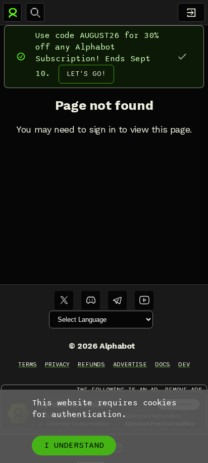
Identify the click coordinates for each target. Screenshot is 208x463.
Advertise (130, 364)
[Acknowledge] (182, 56)
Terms (27, 364)
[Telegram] (117, 300)
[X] (64, 300)
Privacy (57, 364)
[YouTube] (144, 300)
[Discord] (90, 300)
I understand (74, 445)
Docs (162, 364)
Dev (184, 364)
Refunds (92, 364)
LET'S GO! (86, 73)
